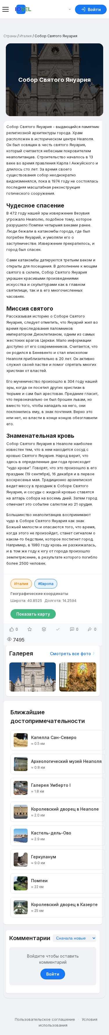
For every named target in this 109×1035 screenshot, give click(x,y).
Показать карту (33, 614)
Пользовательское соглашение (45, 1019)
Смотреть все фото (70, 653)
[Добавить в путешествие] (44, 629)
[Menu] (6, 9)
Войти (52, 974)
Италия (25, 36)
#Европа (45, 583)
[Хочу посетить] (29, 629)
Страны (10, 36)
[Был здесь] (57, 629)
